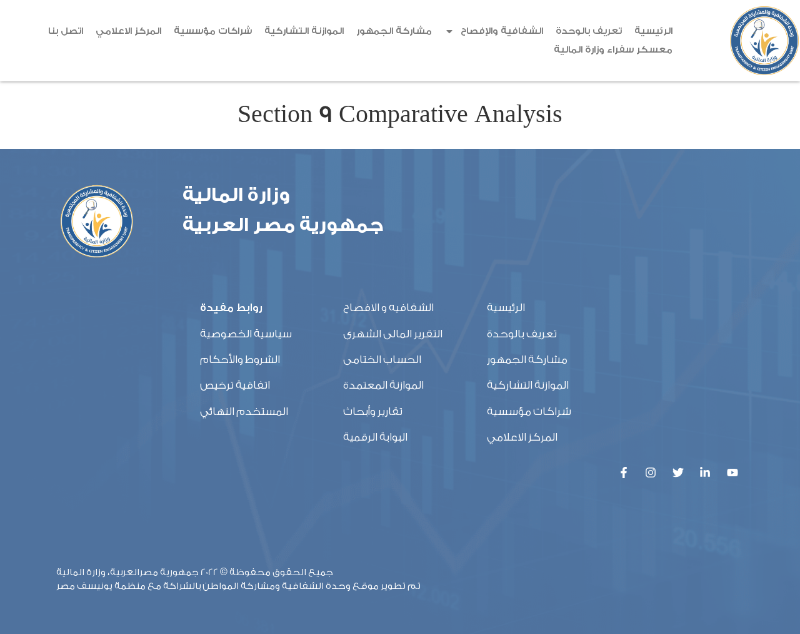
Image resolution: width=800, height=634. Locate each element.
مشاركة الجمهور (394, 31)
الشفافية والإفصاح (502, 31)
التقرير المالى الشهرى (392, 334)
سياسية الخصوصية (246, 334)
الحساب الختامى (382, 360)
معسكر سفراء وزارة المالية (613, 49)
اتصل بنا (65, 31)
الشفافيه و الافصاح (388, 308)
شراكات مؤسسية (213, 31)
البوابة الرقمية (375, 437)
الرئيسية (653, 31)
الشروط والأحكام (240, 360)
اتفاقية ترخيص (235, 385)
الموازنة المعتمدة (383, 385)
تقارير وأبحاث (372, 411)
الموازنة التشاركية (304, 31)
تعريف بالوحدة (589, 31)
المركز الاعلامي (128, 31)
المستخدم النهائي (244, 411)
